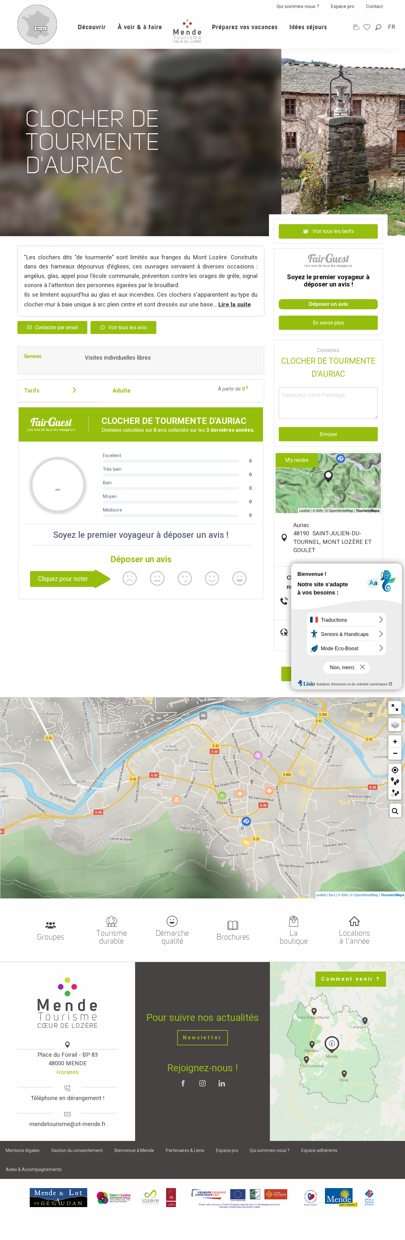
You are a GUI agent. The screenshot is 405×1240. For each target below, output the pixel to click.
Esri (332, 894)
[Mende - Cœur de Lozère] (187, 31)
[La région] (239, 1197)
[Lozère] (150, 1197)
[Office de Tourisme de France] (369, 1197)
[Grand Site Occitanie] (171, 1197)
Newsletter (202, 1038)
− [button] (395, 753)
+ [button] (395, 742)
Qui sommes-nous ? (298, 6)
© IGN (342, 894)
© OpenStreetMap (364, 894)
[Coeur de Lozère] (114, 1197)
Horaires (67, 1072)
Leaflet (320, 894)
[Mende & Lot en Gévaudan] (58, 1197)
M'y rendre (296, 460)
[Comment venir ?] (37, 43)
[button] (379, 27)
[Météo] (356, 27)
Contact (374, 6)
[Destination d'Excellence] (310, 1197)
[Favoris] (368, 27)
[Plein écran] (395, 707)
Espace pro (342, 6)
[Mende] (341, 1197)
